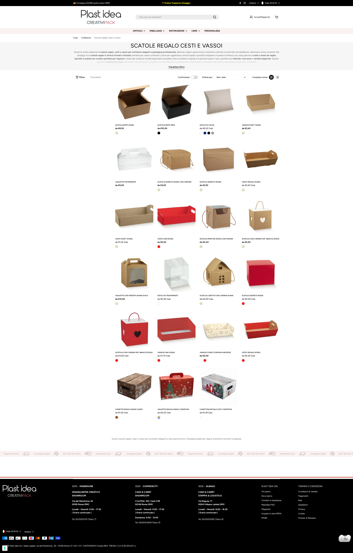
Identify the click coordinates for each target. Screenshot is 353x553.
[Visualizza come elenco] (277, 77)
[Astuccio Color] (219, 102)
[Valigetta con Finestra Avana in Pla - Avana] (116, 303)
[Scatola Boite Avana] (134, 102)
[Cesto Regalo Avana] (261, 159)
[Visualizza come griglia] (271, 77)
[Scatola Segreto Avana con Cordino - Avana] (158, 190)
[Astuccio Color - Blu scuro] (205, 133)
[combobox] (177, 17)
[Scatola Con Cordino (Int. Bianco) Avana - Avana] (243, 246)
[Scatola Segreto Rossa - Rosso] (243, 303)
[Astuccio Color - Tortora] (212, 133)
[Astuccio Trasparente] (176, 273)
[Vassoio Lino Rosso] (176, 329)
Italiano (252, 3)
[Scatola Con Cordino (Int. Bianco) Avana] (261, 216)
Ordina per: (207, 77)
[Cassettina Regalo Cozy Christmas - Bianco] (201, 417)
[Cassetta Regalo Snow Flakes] (134, 386)
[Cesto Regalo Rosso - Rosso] (243, 360)
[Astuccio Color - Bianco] (201, 133)
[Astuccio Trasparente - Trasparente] (158, 303)
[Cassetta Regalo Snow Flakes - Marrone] (116, 417)
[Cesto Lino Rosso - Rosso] (158, 246)
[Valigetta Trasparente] (134, 159)
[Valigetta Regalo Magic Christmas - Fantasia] (158, 417)
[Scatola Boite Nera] (176, 102)
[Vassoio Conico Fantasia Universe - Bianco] (201, 360)
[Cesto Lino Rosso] (176, 216)
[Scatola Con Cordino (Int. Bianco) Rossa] (134, 329)
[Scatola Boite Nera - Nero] (158, 133)
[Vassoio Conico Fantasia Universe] (219, 329)
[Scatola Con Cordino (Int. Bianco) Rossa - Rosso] (116, 360)
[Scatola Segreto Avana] (219, 159)
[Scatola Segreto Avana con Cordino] (176, 159)
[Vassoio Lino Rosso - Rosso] (158, 360)
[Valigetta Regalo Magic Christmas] (176, 386)
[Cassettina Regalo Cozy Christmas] (219, 386)
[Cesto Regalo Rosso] (261, 329)
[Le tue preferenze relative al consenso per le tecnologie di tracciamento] (4, 548)
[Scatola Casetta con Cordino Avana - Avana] (201, 303)
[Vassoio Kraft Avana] (261, 102)
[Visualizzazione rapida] (150, 88)
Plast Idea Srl (16, 546)
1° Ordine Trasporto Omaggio (176, 3)
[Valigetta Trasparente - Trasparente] (116, 190)
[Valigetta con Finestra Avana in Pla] (134, 273)
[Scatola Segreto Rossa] (261, 273)
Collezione (86, 37)
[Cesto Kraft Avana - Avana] (116, 246)
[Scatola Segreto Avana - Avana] (201, 190)
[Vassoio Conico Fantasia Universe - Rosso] (205, 360)
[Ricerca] (214, 17)
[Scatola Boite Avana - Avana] (116, 133)
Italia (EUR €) (271, 3)
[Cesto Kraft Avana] (134, 216)
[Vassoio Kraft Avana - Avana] (243, 133)
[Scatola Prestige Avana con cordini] (219, 216)
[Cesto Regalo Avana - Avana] (243, 190)
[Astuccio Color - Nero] (208, 133)
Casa (75, 37)
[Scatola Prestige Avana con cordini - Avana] (201, 246)
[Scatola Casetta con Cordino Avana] (219, 273)
